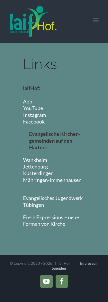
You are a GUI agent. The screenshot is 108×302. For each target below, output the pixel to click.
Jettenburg (35, 166)
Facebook (34, 121)
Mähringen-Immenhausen (52, 180)
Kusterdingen (38, 173)
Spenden (59, 268)
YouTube (33, 108)
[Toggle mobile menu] (96, 20)
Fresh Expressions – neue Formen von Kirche (51, 220)
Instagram (34, 115)
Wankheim (35, 160)
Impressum (89, 263)
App (27, 101)
